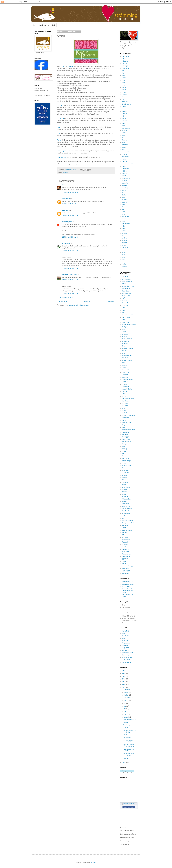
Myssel (124, 463)
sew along (125, 188)
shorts (124, 190)
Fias (123, 312)
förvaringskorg (126, 104)
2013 (124, 676)
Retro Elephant (62, 151)
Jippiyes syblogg (127, 355)
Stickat (124, 204)
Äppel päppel (126, 571)
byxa (123, 82)
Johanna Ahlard (127, 360)
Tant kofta (125, 537)
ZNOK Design (126, 660)
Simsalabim (125, 504)
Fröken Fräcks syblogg (129, 324)
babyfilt (124, 59)
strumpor (124, 207)
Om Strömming (44, 25)
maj (125, 709)
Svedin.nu (125, 525)
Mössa (125, 722)
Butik (53, 25)
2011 (124, 682)
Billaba (124, 284)
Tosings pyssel (126, 554)
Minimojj (124, 449)
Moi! (123, 453)
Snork (123, 516)
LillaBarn (124, 410)
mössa (124, 166)
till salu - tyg (125, 216)
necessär (125, 173)
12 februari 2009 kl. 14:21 (70, 251)
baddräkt (124, 63)
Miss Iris (124, 451)
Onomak (124, 475)
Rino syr (124, 492)
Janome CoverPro (127, 582)
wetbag (124, 262)
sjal (123, 192)
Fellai (123, 310)
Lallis (123, 394)
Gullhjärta (125, 334)
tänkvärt (124, 243)
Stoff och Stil (126, 650)
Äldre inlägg (110, 302)
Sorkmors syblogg (127, 520)
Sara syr (124, 501)
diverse (65, 172)
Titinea (124, 547)
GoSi (58, 133)
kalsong (124, 130)
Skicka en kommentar (67, 297)
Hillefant (124, 351)
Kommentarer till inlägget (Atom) (78, 305)
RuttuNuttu (125, 496)
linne (123, 149)
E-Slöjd (124, 633)
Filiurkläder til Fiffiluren (129, 315)
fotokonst (124, 102)
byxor (123, 85)
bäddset (124, 87)
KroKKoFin (125, 382)
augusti (126, 700)
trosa (123, 221)
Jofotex (124, 638)
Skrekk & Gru (126, 511)
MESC (124, 446)
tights (123, 214)
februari (126, 717)
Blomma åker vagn (128, 286)
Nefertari (124, 468)
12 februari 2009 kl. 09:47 (70, 192)
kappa (124, 133)
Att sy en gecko (126, 279)
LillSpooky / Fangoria (128, 415)
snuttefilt (124, 202)
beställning (125, 68)
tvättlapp (124, 233)
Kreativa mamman (127, 379)
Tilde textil (125, 542)
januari (126, 759)
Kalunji (59, 127)
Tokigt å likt (125, 551)
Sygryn (124, 528)
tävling (124, 245)
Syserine (124, 532)
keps (123, 135)
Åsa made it (125, 573)
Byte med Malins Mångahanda (128, 745)
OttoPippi (60, 105)
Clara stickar (126, 291)
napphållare (125, 169)
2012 (124, 679)
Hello (123, 346)
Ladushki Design (127, 389)
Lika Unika (125, 401)
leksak (124, 147)
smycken (124, 200)
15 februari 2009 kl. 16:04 (70, 293)
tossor (124, 219)
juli (125, 703)
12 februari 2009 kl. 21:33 (70, 268)
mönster (124, 161)
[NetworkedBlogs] (129, 803)
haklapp (124, 111)
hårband (124, 121)
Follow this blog (128, 807)
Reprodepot (125, 645)
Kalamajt (124, 365)
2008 (124, 762)
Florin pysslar (126, 317)
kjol (123, 137)
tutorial (124, 231)
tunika (124, 228)
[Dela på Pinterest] (90, 170)
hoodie (124, 118)
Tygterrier (125, 559)
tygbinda (124, 238)
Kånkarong (125, 387)
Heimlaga (125, 343)
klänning (124, 140)
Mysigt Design (126, 461)
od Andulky (125, 473)
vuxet (123, 257)
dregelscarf (125, 94)
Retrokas (124, 489)
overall (124, 176)
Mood (123, 456)
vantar (124, 250)
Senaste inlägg (62, 302)
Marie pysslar (126, 439)
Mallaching (125, 432)
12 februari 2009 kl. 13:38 (70, 237)
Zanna (64, 185)
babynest (125, 61)
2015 (124, 671)
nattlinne (124, 171)
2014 (124, 673)
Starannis (70, 66)
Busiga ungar (126, 288)
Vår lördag (126, 725)
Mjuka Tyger (125, 640)
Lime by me (125, 418)
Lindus (124, 420)
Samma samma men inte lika (130, 731)
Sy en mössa (126, 586)
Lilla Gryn (125, 403)
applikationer (126, 56)
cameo (124, 90)
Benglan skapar (127, 281)
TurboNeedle (126, 556)
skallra (124, 195)
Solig (123, 518)
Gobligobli (125, 327)
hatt (123, 116)
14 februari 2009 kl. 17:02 (70, 280)
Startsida (87, 302)
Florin (59, 140)
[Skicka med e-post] (81, 170)
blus (123, 73)
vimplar (124, 252)
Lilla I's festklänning (129, 719)
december (127, 689)
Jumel (124, 363)
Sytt (123, 535)
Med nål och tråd (127, 442)
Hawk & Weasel (127, 339)
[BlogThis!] (83, 170)
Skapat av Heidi (127, 508)
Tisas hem (125, 544)
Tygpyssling (125, 655)
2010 (124, 684)
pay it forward (126, 178)
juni (125, 706)
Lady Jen (125, 391)
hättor (123, 123)
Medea (124, 444)
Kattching (125, 375)
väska (123, 259)
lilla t (123, 408)
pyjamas (124, 181)
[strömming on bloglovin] (127, 772)
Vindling (124, 561)
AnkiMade (125, 277)
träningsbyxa (126, 224)
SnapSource (126, 648)
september (127, 698)
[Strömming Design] (41, 69)
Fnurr (123, 320)
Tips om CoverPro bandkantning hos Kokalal (127, 590)
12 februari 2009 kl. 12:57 (70, 215)
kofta (123, 142)
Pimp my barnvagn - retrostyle (129, 754)
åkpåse (124, 264)
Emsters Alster (126, 303)
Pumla (124, 485)
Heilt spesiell (126, 341)
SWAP (124, 209)
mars (125, 714)
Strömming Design (128, 652)
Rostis (124, 494)
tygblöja (124, 240)
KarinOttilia (125, 372)
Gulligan (124, 336)
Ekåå (123, 298)
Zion (62, 66)
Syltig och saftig (127, 530)
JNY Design (125, 358)
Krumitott (124, 384)
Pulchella (125, 482)
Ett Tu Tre (60, 118)
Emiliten (124, 300)
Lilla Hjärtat (125, 406)
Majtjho (124, 425)
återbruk (124, 267)
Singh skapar (126, 506)
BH (123, 71)
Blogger (93, 862)
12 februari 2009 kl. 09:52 (70, 204)
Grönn (124, 332)
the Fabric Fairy (127, 662)
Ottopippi (124, 477)
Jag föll (125, 727)
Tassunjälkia (126, 540)
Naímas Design (127, 465)
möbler (124, 159)
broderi (124, 78)
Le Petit (124, 396)
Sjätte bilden (127, 737)
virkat (123, 255)
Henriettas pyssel (127, 348)
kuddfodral (125, 145)
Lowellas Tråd (126, 422)
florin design (66, 243)
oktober (126, 695)
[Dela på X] (85, 170)
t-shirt (123, 212)
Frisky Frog (125, 322)
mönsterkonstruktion (128, 164)
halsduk (124, 114)
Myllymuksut (126, 643)
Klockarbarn (125, 377)
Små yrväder (126, 513)
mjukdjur (124, 154)
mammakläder (126, 152)
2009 (124, 687)
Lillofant (124, 413)
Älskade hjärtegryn (128, 566)
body (123, 75)
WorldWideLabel (127, 657)
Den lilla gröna (126, 293)
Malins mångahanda (128, 430)
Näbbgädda (125, 470)
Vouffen (124, 563)
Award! (125, 735)
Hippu (124, 353)
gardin (124, 106)
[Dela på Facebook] (88, 170)
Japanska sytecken (128, 584)
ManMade (125, 434)
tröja (123, 226)
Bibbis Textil (125, 631)
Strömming (66, 198)
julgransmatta (126, 128)
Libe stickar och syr (128, 398)
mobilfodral (125, 157)
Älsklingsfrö (125, 568)
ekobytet (124, 97)
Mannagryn (125, 437)
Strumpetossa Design (128, 523)
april (125, 711)
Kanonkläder (126, 370)
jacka (123, 126)
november (127, 692)
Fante (123, 308)
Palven (124, 480)
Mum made (125, 458)
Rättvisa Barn (61, 157)
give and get (126, 109)
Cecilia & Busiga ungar (69, 274)
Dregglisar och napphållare (128, 741)
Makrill (124, 427)
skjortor (124, 197)
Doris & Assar (126, 296)
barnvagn (125, 66)
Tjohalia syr (125, 549)
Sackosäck (125, 185)
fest (123, 99)
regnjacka (125, 183)
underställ (125, 247)
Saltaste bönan (126, 499)
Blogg (34, 25)
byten (123, 80)
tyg (123, 235)
